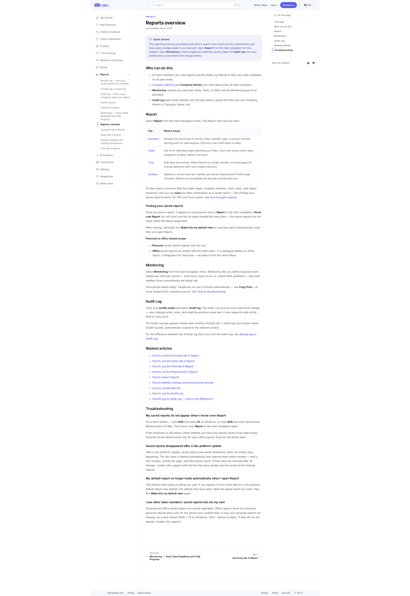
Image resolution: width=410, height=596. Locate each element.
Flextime (153, 174)
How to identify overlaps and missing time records (183, 382)
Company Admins (163, 84)
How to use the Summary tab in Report (175, 355)
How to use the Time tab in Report (172, 366)
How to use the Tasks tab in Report (173, 361)
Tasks (151, 150)
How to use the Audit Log (167, 393)
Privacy (264, 593)
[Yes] (308, 63)
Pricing (130, 593)
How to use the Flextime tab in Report (175, 371)
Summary (153, 138)
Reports (151, 16)
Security (286, 593)
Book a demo (144, 593)
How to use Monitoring (211, 291)
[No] (313, 63)
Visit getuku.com (115, 593)
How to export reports (223, 197)
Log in (273, 5)
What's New (260, 5)
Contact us (289, 5)
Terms (275, 593)
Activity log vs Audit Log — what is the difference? (182, 398)
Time (151, 162)
